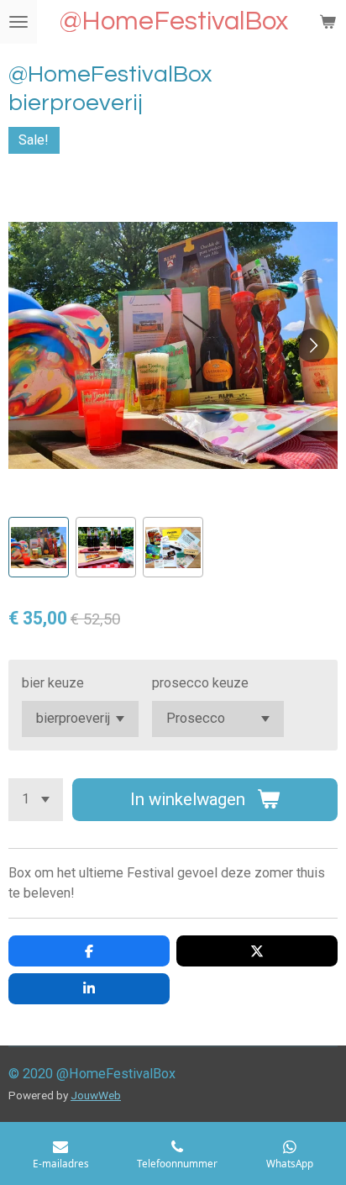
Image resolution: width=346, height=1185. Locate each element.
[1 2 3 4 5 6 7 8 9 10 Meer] (35, 799)
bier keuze (53, 683)
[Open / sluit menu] (18, 22)
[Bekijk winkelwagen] (327, 22)
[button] (38, 547)
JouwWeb (96, 1095)
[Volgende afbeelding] (312, 345)
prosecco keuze (200, 683)
